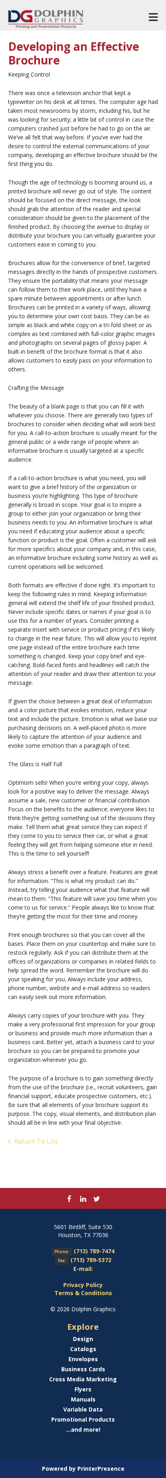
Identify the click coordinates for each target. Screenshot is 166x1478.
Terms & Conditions (83, 1293)
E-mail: (83, 1269)
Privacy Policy (83, 1285)
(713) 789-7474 (94, 1251)
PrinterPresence (100, 1468)
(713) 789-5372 (91, 1260)
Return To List (36, 1141)
